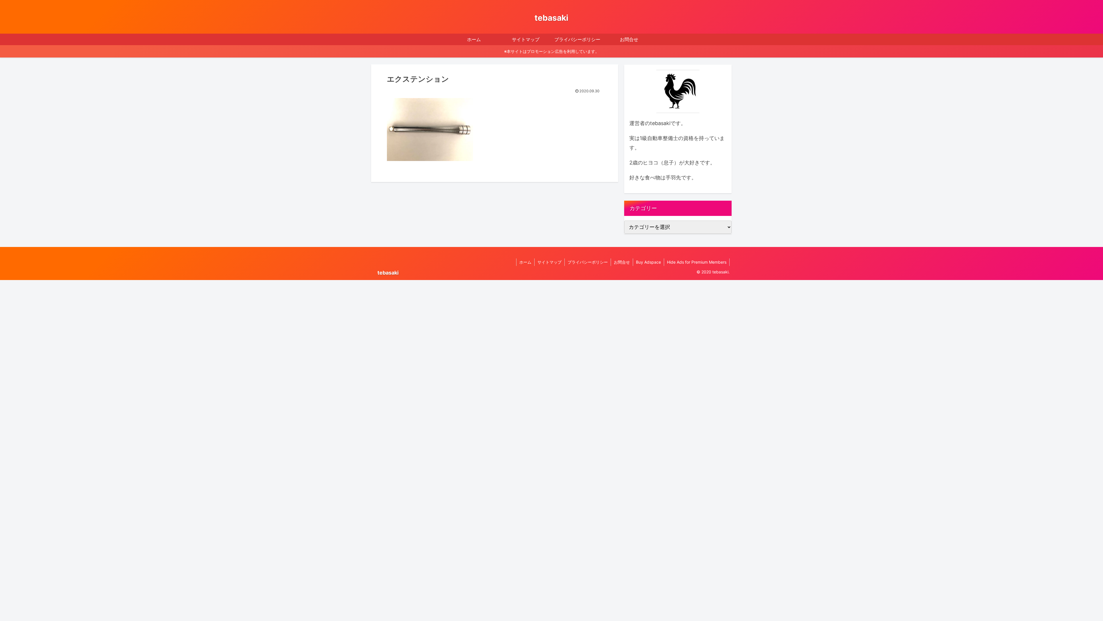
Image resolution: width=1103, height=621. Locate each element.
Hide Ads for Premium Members (696, 262)
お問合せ (622, 262)
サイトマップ (549, 262)
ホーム (525, 262)
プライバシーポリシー (588, 262)
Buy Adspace (648, 262)
